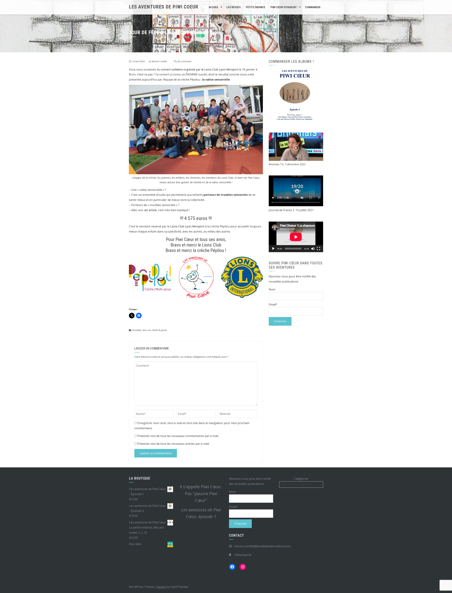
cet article (150, 210)
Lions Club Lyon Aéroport (187, 226)
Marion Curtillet (159, 61)
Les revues (234, 7)
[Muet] (313, 248)
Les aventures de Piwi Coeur (163, 7)
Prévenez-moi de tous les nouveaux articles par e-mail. (173, 444)
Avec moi (146, 330)
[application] (296, 237)
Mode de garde (159, 330)
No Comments (185, 61)
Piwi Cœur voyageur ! (283, 7)
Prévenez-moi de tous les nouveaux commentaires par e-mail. (178, 436)
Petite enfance (255, 7)
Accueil (214, 7)
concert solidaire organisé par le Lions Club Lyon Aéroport (199, 69)
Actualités (136, 330)
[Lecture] (273, 248)
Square (161, 587)
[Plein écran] (318, 248)
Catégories (301, 479)
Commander (312, 7)
